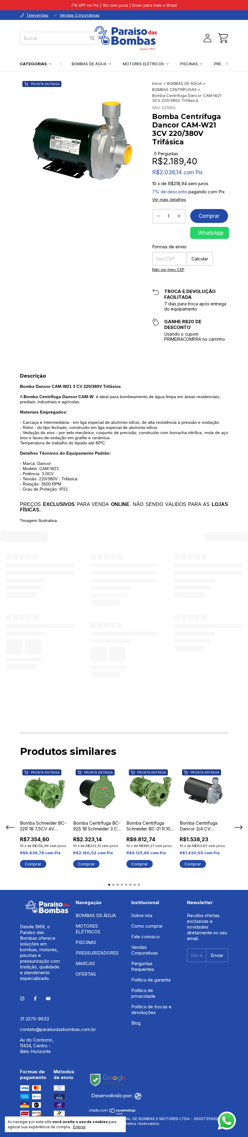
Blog (136, 942)
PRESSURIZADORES (97, 871)
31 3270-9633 (34, 937)
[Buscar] (92, 38)
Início (157, 83)
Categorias (33, 63)
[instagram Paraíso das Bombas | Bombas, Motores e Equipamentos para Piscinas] (22, 917)
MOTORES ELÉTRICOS (143, 63)
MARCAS (85, 882)
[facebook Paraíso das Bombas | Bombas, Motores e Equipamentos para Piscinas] (35, 917)
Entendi (79, 1127)
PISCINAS (189, 63)
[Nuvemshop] (112, 1032)
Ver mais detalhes (169, 199)
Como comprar (147, 845)
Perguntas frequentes (142, 885)
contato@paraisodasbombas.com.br (58, 948)
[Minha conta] (207, 38)
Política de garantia (151, 898)
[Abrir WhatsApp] (227, 1121)
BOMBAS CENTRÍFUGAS (174, 89)
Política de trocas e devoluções (151, 928)
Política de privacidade (143, 912)
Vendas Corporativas (144, 868)
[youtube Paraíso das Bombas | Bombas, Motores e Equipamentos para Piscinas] (48, 917)
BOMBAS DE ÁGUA (89, 63)
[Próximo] (227, 63)
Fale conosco (145, 855)
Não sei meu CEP (168, 269)
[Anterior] (61, 63)
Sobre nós (141, 834)
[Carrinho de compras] (223, 38)
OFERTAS (86, 893)
